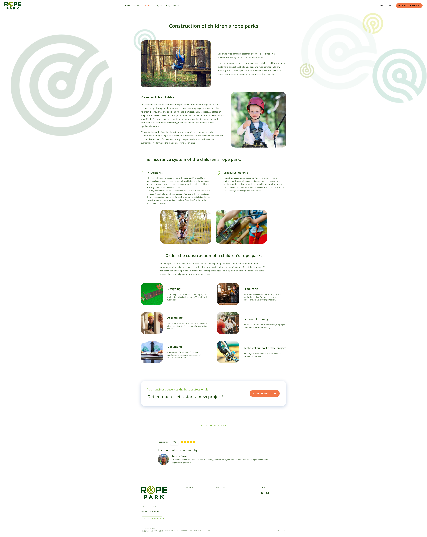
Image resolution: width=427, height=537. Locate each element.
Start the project (262, 393)
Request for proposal (151, 518)
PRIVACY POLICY (279, 530)
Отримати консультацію (409, 5)
